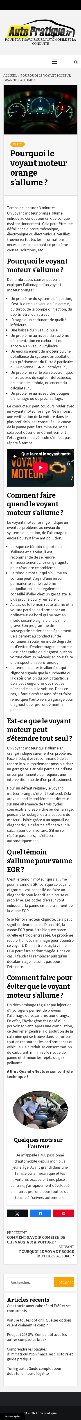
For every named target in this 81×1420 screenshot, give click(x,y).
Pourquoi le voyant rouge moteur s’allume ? (46, 1252)
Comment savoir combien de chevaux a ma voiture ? (36, 1237)
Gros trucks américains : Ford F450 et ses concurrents (39, 1308)
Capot (17, 144)
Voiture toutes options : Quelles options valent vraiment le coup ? (39, 1323)
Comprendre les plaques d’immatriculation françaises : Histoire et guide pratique (40, 1354)
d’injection (31, 532)
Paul (41, 1155)
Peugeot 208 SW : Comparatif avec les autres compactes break (37, 1337)
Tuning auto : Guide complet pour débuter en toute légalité (34, 1371)
